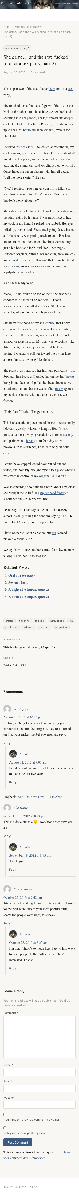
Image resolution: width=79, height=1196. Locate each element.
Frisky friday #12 (14, 665)
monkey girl (21, 708)
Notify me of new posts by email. (25, 1133)
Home (7, 26)
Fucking (39, 620)
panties (31, 118)
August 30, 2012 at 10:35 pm (22, 717)
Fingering (24, 620)
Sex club (44, 627)
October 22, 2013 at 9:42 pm (22, 897)
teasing (67, 434)
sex (70, 88)
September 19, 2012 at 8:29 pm (24, 816)
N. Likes (24, 753)
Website (8, 1097)
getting (34, 235)
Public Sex (11, 627)
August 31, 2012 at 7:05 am (27, 762)
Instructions (57, 620)
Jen (54, 532)
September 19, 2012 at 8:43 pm (30, 855)
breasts (69, 376)
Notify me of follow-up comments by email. (31, 1119)
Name (8, 1065)
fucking (14, 266)
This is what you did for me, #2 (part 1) (29, 647)
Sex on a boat (18, 582)
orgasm (44, 475)
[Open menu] (72, 15)
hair (49, 359)
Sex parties (61, 627)
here (52, 88)
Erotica (9, 620)
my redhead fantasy (53, 492)
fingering (36, 211)
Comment (10, 1012)
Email (7, 1081)
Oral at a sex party (21, 575)
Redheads (28, 627)
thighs (32, 130)
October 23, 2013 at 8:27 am (28, 942)
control (50, 323)
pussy (59, 388)
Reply (7, 743)
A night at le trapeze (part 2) (28, 589)
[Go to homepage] (39, 4)
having (30, 440)
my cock (21, 147)
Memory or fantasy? (28, 26)
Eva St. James (22, 889)
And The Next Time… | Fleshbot (39, 796)
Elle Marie (20, 807)
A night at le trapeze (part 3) (28, 596)
